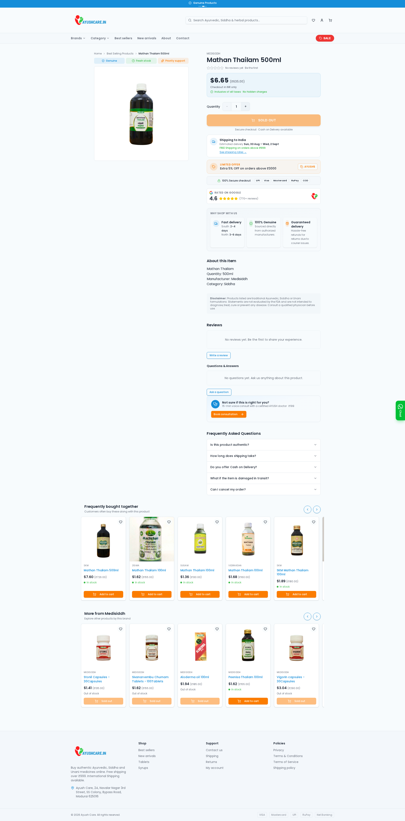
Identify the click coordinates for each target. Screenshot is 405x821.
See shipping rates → (233, 152)
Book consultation (226, 414)
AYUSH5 (309, 166)
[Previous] (307, 509)
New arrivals (146, 38)
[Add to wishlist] (120, 522)
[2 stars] (211, 68)
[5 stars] (222, 68)
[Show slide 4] (205, 6)
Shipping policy (284, 768)
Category (98, 38)
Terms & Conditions (288, 756)
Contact (182, 38)
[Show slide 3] (203, 6)
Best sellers (123, 38)
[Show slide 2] (200, 6)
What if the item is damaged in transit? (239, 478)
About (166, 38)
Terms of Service (285, 762)
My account (215, 768)
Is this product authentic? (229, 445)
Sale (327, 38)
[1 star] (208, 68)
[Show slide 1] (199, 6)
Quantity (213, 106)
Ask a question (219, 392)
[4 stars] (218, 68)
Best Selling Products (120, 53)
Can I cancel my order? (228, 489)
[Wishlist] (313, 20)
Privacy (278, 750)
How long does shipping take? (233, 456)
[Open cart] (330, 20)
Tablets (143, 762)
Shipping (212, 756)
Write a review (218, 355)
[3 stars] (215, 68)
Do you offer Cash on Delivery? (233, 467)
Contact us (214, 750)
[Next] (317, 509)
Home (98, 53)
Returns (211, 762)
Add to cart (107, 594)
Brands (76, 38)
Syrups (143, 768)
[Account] (322, 20)
